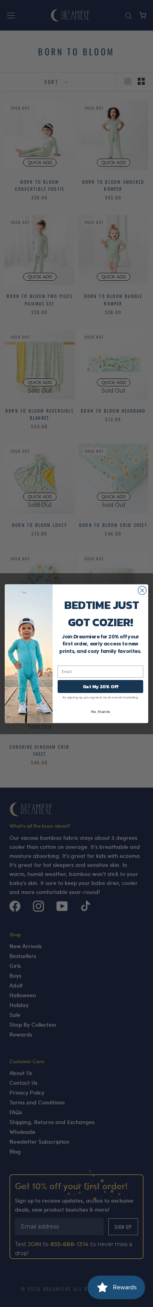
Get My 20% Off (100, 686)
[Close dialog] (142, 590)
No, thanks (100, 711)
